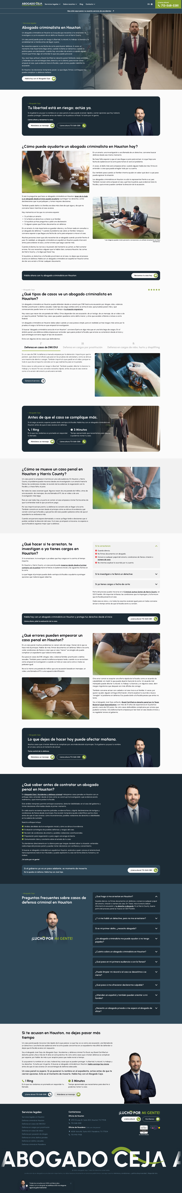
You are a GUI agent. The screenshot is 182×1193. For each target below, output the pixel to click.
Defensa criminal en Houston (33, 1120)
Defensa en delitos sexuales (33, 1141)
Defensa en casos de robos (32, 1131)
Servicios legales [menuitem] (51, 4)
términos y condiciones (122, 1173)
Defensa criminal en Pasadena (34, 1144)
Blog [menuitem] (81, 4)
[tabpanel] (91, 374)
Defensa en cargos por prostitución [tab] (82, 347)
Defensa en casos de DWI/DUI (34, 1124)
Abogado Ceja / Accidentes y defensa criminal (43, 794)
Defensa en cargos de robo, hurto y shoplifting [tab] (133, 347)
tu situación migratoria (73, 309)
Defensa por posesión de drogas (35, 1134)
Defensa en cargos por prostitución (36, 1127)
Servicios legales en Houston (33, 1117)
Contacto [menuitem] (89, 4)
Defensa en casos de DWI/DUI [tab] (41, 347)
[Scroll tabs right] (160, 346)
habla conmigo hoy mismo (98, 1064)
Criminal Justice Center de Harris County (140, 592)
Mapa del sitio (153, 1173)
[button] (50, 275)
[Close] (70, 1183)
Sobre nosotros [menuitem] (69, 4)
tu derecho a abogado (125, 906)
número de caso (104, 560)
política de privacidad (139, 1173)
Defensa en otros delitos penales (35, 1138)
